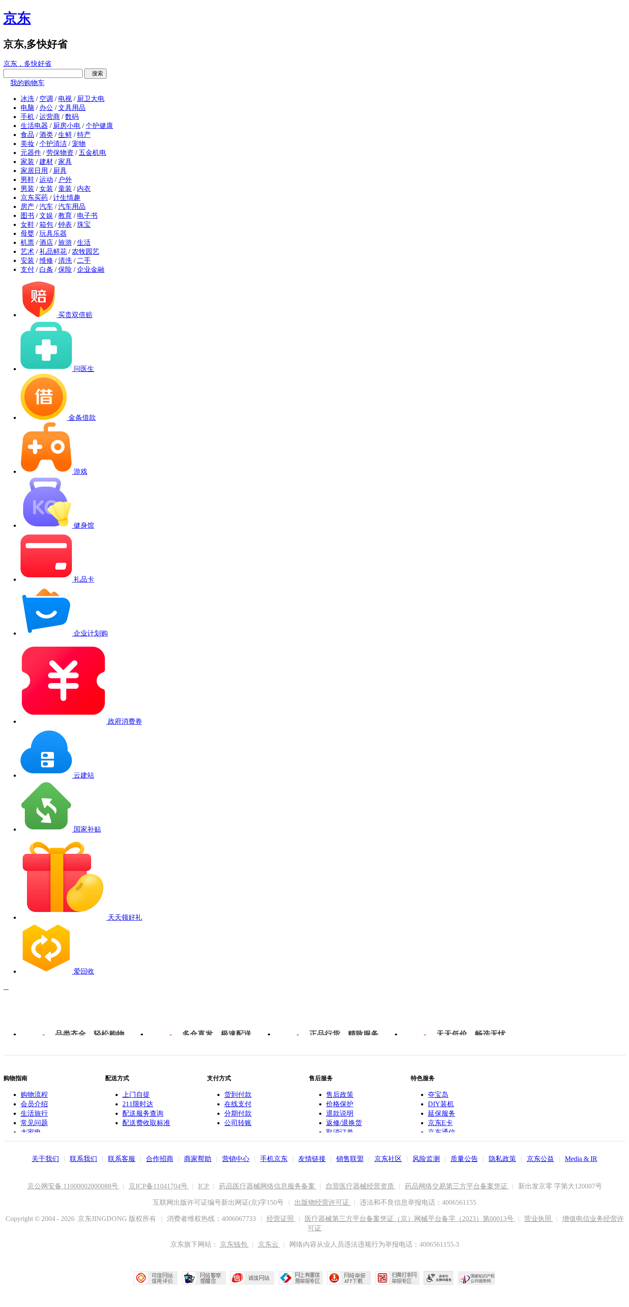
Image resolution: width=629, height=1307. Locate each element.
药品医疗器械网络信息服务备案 (268, 1186)
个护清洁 (53, 143)
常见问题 (34, 1122)
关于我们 (45, 1158)
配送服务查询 (142, 1113)
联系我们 (83, 1158)
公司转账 (238, 1122)
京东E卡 (440, 1122)
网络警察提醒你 (204, 1278)
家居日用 (34, 170)
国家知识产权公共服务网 (476, 1278)
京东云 (269, 1244)
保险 (65, 269)
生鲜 (65, 134)
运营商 (49, 116)
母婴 (27, 233)
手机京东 (274, 1158)
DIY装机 (441, 1104)
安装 (27, 260)
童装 (65, 188)
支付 (27, 269)
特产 (84, 134)
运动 (46, 179)
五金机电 (92, 152)
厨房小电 (66, 125)
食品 (27, 134)
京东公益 (540, 1158)
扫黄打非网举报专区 (397, 1278)
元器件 (31, 152)
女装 (46, 188)
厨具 (60, 170)
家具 (65, 161)
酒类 (46, 134)
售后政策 (339, 1094)
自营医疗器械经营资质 (361, 1186)
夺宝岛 (438, 1094)
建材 (46, 161)
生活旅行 (34, 1113)
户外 (65, 179)
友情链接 (312, 1158)
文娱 (46, 215)
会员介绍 (34, 1104)
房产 (27, 206)
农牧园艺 (85, 251)
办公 (46, 107)
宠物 (79, 143)
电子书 (87, 215)
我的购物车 (27, 82)
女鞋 (27, 224)
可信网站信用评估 (156, 1278)
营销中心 (235, 1158)
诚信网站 (252, 1278)
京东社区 (388, 1158)
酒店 (46, 242)
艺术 (27, 251)
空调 (46, 98)
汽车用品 (72, 206)
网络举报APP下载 (349, 1278)
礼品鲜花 (53, 251)
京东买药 (34, 197)
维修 (46, 260)
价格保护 (339, 1104)
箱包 (46, 224)
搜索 (95, 73)
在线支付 (238, 1104)
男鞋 (27, 179)
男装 (27, 188)
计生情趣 (66, 197)
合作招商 (159, 1158)
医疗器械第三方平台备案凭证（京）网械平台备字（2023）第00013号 (410, 1218)
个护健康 (99, 125)
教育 (65, 215)
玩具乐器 (53, 233)
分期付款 (238, 1113)
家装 (27, 161)
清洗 (65, 260)
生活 (84, 242)
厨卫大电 (90, 98)
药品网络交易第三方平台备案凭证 (457, 1186)
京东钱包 (234, 1244)
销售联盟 (350, 1158)
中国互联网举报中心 (301, 1278)
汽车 (46, 206)
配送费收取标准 (146, 1122)
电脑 (27, 107)
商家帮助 (197, 1158)
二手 (84, 260)
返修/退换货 (344, 1122)
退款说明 (339, 1113)
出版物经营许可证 (322, 1202)
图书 (27, 215)
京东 (17, 18)
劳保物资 (60, 152)
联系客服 (121, 1158)
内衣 (84, 188)
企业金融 (90, 269)
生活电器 (34, 125)
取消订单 (339, 1132)
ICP (204, 1186)
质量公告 (464, 1158)
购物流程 (34, 1094)
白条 (46, 269)
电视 (65, 98)
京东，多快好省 (27, 63)
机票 (27, 242)
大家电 (31, 1132)
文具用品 (72, 107)
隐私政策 (502, 1158)
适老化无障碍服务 (439, 1278)
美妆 (27, 143)
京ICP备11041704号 (159, 1186)
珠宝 (84, 224)
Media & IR (581, 1158)
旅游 (65, 242)
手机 (27, 116)
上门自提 (136, 1094)
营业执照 (538, 1218)
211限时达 (137, 1104)
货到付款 (238, 1094)
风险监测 (426, 1158)
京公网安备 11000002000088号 (73, 1186)
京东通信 (441, 1132)
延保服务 (441, 1113)
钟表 (65, 224)
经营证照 (281, 1218)
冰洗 (27, 98)
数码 (72, 116)
